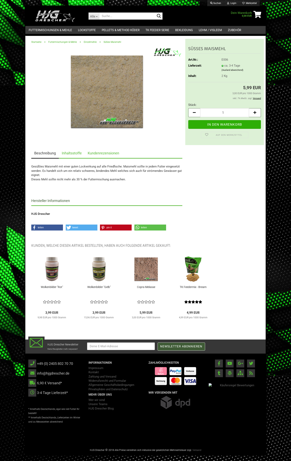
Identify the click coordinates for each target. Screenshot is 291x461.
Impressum (95, 368)
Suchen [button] (217, 3)
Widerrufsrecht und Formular (107, 381)
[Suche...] (159, 16)
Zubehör (234, 30)
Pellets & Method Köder (121, 30)
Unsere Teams (97, 404)
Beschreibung (45, 153)
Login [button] (232, 3)
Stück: (192, 105)
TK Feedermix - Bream (193, 287)
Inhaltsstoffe (72, 153)
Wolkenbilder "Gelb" (99, 287)
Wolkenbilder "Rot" (52, 287)
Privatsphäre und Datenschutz (108, 389)
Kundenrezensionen (103, 153)
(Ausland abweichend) (232, 70)
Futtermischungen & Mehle (50, 30)
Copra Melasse (146, 287)
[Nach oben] (280, 455)
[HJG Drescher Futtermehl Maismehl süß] (106, 91)
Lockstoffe (87, 30)
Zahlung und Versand (102, 376)
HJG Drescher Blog (101, 408)
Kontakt (93, 372)
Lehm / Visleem (210, 30)
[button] (194, 112)
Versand (196, 450)
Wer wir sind (96, 400)
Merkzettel (251, 3)
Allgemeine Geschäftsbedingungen (111, 385)
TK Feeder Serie (157, 30)
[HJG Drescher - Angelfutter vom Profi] (55, 16)
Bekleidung (184, 30)
